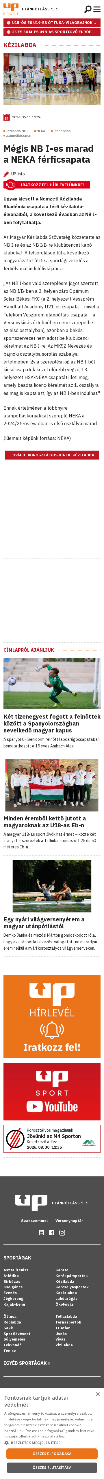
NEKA (41, 131)
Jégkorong (13, 1298)
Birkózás (11, 1281)
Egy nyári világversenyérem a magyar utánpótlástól (44, 922)
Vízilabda (64, 1345)
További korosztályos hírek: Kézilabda (52, 455)
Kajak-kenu (14, 1304)
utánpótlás (62, 131)
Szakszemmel (35, 1220)
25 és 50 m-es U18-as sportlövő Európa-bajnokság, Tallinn (56, 31)
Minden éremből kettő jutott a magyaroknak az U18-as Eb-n (44, 821)
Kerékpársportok (71, 1275)
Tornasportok (68, 1322)
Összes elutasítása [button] (52, 1467)
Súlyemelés (14, 1339)
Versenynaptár (69, 1220)
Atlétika (11, 1275)
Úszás (61, 1333)
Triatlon (62, 1328)
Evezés (10, 1292)
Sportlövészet (16, 1333)
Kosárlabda (66, 1292)
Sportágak (17, 1258)
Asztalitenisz (16, 1270)
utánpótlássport (18, 135)
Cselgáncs (13, 1287)
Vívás (60, 1339)
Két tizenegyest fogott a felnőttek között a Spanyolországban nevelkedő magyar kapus (52, 723)
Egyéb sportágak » (27, 1363)
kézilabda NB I (17, 131)
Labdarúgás (66, 1298)
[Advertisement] (52, 516)
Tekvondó (12, 1345)
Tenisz (9, 1350)
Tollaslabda (66, 1316)
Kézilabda (19, 45)
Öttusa (9, 1316)
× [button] (97, 1394)
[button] (52, 1442)
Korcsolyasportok (72, 1287)
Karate (61, 1270)
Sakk (8, 1328)
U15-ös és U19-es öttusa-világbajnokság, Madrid (56, 22)
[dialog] (52, 1433)
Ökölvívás (64, 1304)
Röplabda (12, 1322)
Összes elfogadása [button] (52, 1453)
